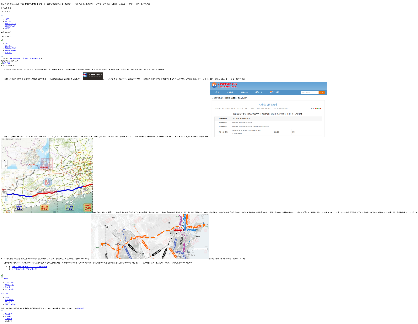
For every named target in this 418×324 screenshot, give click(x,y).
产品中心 (8, 316)
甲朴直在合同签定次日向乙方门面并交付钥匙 (29, 267)
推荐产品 (4, 293)
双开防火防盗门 (11, 304)
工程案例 (8, 319)
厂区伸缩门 (9, 300)
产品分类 (4, 278)
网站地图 (80, 308)
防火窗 (7, 287)
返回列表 (6, 63)
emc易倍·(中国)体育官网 (19, 58)
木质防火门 (9, 282)
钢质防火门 (9, 285)
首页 (7, 19)
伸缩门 (7, 297)
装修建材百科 (10, 26)
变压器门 (8, 302)
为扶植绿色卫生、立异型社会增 (24, 269)
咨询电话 (8, 314)
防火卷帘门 (9, 289)
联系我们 (8, 28)
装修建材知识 (10, 24)
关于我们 (8, 21)
